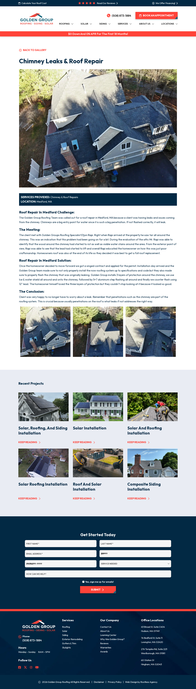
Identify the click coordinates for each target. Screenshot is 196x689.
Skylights (66, 647)
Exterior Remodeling (72, 639)
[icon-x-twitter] (26, 667)
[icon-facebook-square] (20, 667)
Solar (64, 631)
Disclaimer (99, 682)
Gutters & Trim (69, 643)
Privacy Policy (115, 682)
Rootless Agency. (149, 682)
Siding (65, 635)
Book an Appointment (158, 15)
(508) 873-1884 (121, 15)
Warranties (105, 647)
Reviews (104, 643)
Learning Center (108, 635)
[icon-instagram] (31, 667)
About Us (104, 631)
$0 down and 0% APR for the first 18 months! (98, 33)
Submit (96, 589)
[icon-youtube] (37, 667)
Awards (104, 651)
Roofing (66, 626)
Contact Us (105, 626)
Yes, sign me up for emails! (99, 581)
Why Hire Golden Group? (112, 639)
